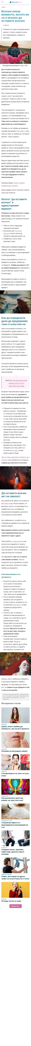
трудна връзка (18, 541)
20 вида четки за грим (11, 901)
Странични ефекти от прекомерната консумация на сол (14, 825)
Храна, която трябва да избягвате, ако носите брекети (15, 727)
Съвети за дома (6, 874)
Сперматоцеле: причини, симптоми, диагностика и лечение (12, 852)
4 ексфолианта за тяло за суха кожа (15, 774)
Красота (4, 771)
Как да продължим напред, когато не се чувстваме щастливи (18, 383)
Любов (3, 7)
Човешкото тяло (6, 820)
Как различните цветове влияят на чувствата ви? (12, 799)
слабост (22, 131)
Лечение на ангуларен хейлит (14, 751)
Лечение (4, 749)
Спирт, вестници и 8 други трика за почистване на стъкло (15, 877)
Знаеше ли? (5, 796)
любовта (6, 503)
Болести (4, 847)
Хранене (3, 724)
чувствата (17, 605)
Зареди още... (15, 906)
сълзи (15, 450)
